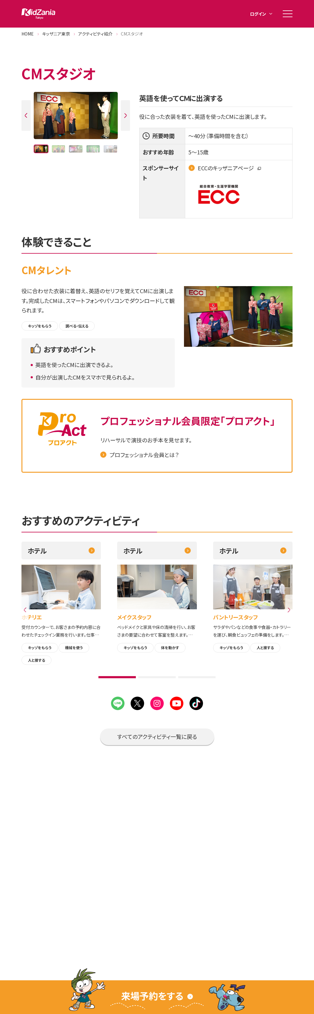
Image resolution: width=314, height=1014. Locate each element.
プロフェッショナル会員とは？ (144, 455)
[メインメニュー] (287, 14)
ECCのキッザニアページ (226, 168)
